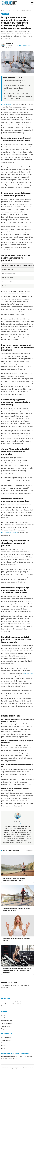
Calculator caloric (6, 1018)
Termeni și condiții (6, 1040)
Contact (3, 1048)
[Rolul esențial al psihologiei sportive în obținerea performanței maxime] (17, 865)
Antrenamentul (6, 104)
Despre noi (4, 1029)
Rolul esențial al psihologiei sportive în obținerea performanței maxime (14, 879)
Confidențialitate (5, 1037)
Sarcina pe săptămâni (7, 1023)
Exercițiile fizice (27, 673)
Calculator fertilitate (6, 1020)
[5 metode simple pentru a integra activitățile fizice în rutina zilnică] (17, 895)
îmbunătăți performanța (9, 532)
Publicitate (4, 1045)
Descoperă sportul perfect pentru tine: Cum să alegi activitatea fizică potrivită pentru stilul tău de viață (17, 970)
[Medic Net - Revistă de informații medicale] (15, 3)
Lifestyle (8, 10)
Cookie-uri (4, 1043)
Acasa (3, 1015)
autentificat (12, 985)
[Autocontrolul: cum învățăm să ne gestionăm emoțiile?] (17, 925)
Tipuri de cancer (5, 1026)
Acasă (2, 10)
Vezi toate (29, 850)
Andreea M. (9, 43)
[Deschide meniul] (32, 3)
